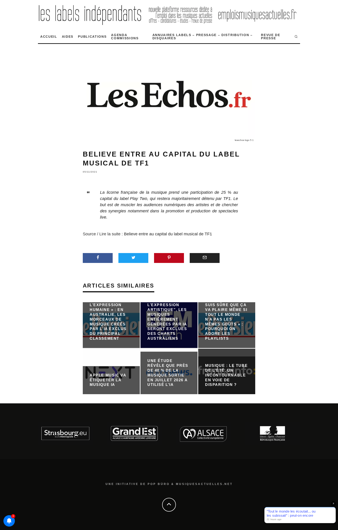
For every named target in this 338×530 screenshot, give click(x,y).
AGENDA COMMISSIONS (124, 36)
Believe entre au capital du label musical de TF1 (168, 234)
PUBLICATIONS (92, 36)
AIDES (67, 36)
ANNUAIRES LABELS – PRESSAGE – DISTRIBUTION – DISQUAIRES (202, 36)
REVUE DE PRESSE (270, 36)
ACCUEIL (48, 36)
